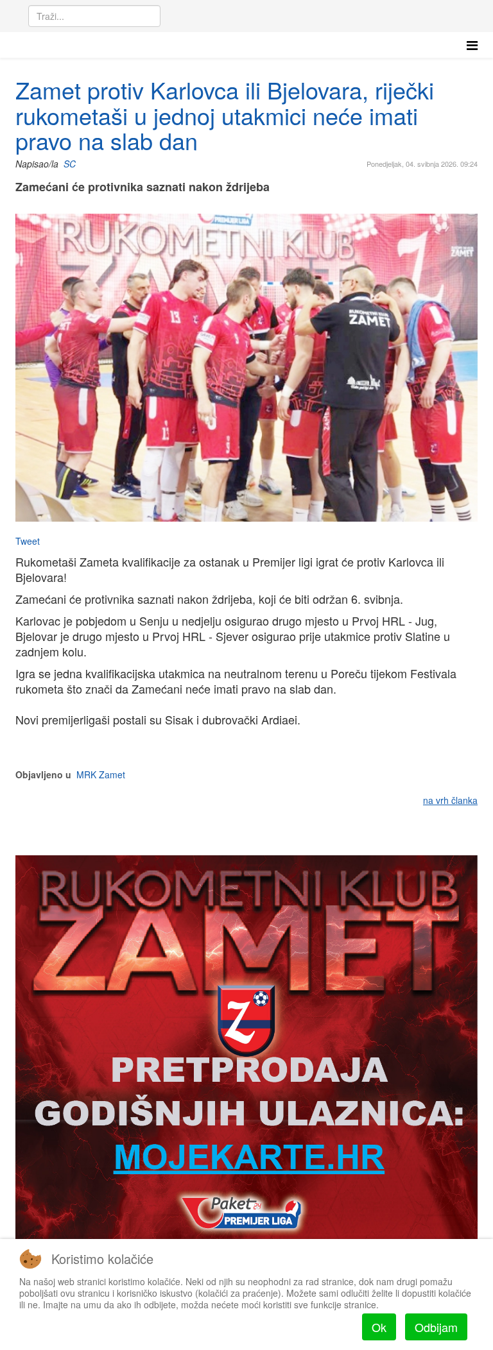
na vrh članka (450, 800)
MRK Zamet (100, 774)
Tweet (27, 540)
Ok (379, 1327)
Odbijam (436, 1327)
